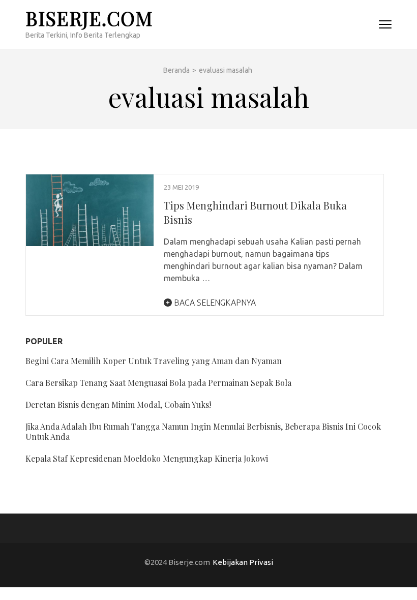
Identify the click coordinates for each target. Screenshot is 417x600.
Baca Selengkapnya (214, 302)
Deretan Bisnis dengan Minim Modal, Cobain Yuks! (118, 404)
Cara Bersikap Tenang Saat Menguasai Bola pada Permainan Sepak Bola (158, 382)
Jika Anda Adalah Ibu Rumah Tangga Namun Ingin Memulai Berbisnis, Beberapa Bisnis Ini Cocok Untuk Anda (203, 431)
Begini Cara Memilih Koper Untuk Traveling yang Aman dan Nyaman (153, 360)
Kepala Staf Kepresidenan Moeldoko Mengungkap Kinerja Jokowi (146, 458)
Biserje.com (89, 18)
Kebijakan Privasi (243, 562)
